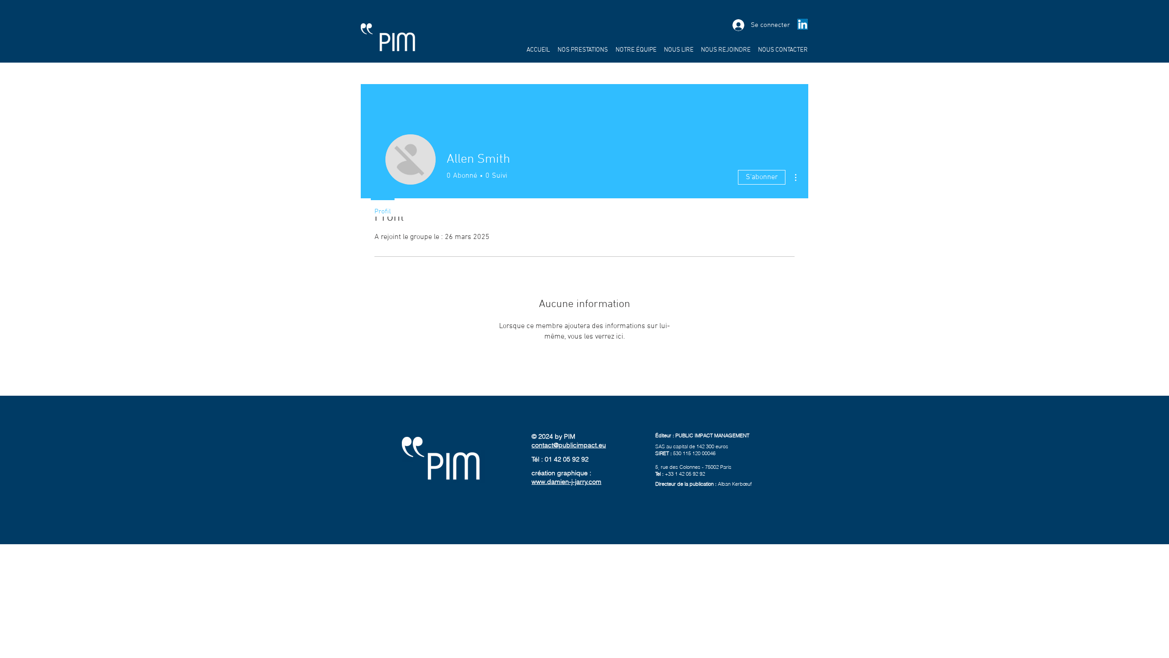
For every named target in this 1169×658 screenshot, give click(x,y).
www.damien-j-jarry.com (566, 482)
